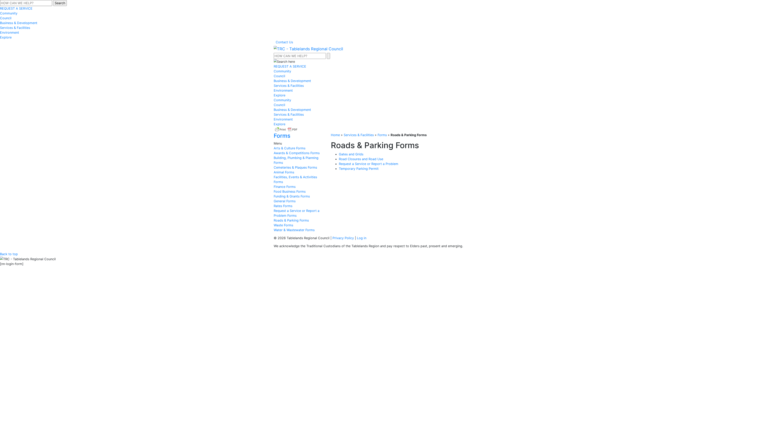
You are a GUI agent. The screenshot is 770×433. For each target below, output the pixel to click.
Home (335, 135)
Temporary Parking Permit (359, 169)
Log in (361, 238)
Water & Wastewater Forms (294, 230)
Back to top (9, 254)
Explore (6, 37)
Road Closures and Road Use (361, 159)
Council (5, 18)
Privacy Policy (343, 238)
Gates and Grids (351, 154)
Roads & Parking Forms (291, 220)
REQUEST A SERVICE (16, 8)
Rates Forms (283, 206)
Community (8, 13)
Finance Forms (285, 187)
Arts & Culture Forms (289, 148)
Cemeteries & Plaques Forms (295, 167)
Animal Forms (284, 172)
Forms (382, 135)
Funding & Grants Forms (292, 196)
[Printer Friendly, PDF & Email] (286, 129)
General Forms (285, 201)
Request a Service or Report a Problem (368, 164)
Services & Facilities (15, 28)
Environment (9, 32)
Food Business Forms (290, 191)
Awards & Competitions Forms (297, 153)
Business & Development (18, 23)
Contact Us (284, 42)
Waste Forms (283, 225)
